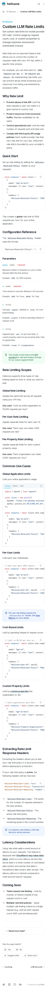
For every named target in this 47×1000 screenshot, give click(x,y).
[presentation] (23, 192)
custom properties (19, 691)
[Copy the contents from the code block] (40, 177)
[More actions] (43, 4)
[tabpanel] (23, 517)
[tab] (7, 485)
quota (5, 265)
